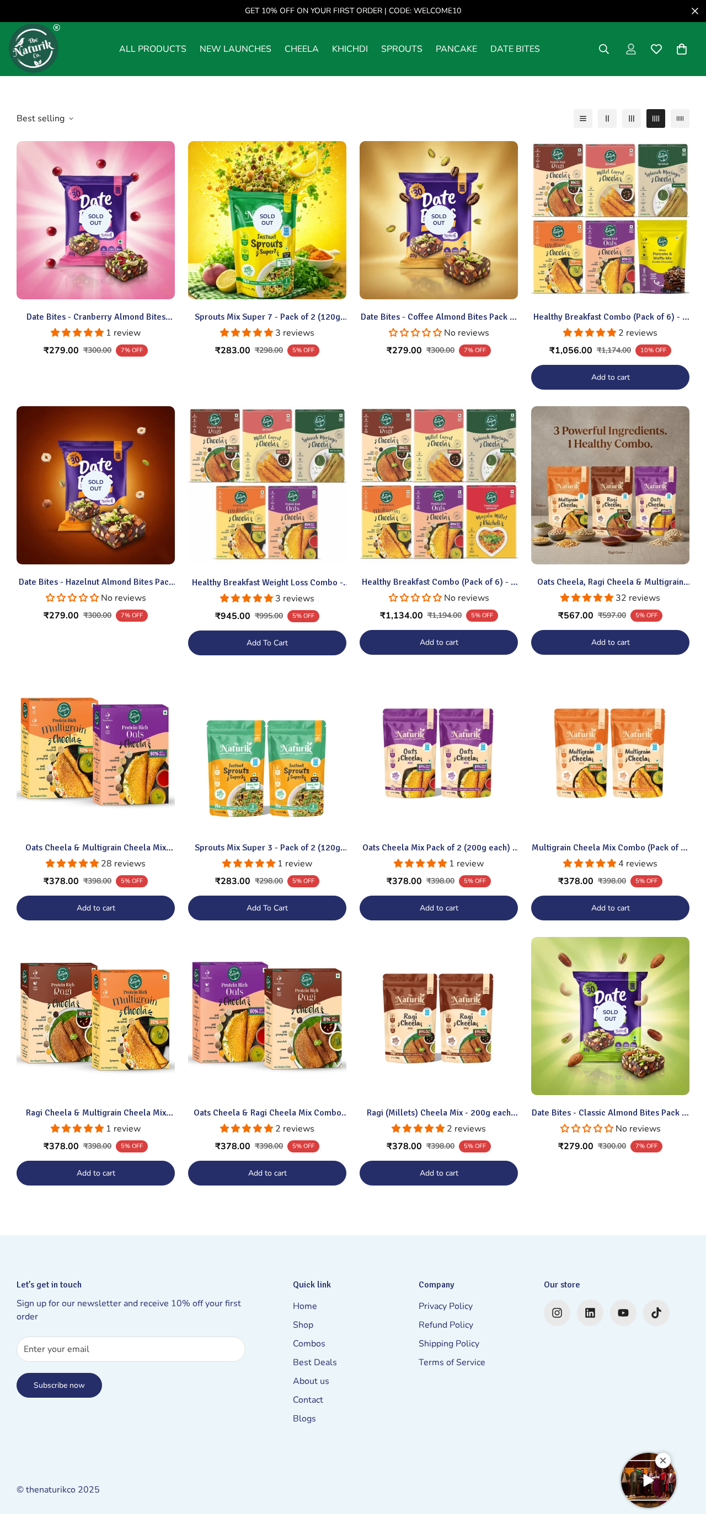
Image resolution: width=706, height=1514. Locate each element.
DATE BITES (515, 49)
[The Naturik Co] (34, 49)
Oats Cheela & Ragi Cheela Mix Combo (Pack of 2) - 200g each (267, 1113)
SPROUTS (401, 49)
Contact (308, 1400)
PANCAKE (456, 49)
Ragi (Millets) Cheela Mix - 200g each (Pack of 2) (439, 1113)
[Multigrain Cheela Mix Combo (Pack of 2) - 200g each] (610, 751)
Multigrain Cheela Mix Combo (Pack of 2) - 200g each (610, 848)
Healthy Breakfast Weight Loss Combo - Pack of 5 (267, 583)
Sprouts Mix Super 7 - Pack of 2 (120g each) (267, 317)
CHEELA (302, 49)
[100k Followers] (557, 1313)
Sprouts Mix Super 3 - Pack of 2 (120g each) (267, 848)
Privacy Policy (446, 1306)
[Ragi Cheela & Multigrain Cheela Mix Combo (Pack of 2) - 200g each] (96, 1016)
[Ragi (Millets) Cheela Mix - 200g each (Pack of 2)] (439, 1016)
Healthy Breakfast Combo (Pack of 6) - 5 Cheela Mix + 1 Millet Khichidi (439, 582)
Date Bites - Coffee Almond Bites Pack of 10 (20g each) (439, 317)
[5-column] (680, 118)
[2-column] (607, 118)
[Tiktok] (656, 1313)
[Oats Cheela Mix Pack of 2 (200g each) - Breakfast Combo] (439, 751)
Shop (303, 1325)
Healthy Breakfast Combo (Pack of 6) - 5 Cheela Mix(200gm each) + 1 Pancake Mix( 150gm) (610, 317)
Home (305, 1306)
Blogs (304, 1419)
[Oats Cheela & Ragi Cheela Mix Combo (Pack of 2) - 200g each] (267, 1016)
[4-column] (655, 118)
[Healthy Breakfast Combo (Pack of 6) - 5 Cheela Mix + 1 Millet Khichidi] (439, 485)
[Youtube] (623, 1313)
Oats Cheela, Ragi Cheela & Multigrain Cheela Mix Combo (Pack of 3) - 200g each (610, 582)
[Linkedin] (590, 1313)
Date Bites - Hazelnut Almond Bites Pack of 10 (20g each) (96, 582)
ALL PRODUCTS (152, 49)
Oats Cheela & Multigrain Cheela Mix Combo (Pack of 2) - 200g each (95, 848)
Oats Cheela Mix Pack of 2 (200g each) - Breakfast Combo (439, 848)
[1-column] (583, 118)
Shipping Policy (449, 1344)
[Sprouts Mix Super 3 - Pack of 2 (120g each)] (267, 751)
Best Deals (315, 1362)
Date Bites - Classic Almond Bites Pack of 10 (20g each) (610, 1113)
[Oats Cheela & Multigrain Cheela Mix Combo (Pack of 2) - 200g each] (96, 751)
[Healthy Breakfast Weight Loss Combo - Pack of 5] (267, 485)
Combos (309, 1344)
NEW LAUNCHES (235, 49)
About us (311, 1381)
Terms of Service (452, 1362)
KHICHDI (350, 49)
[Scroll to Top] (684, 1454)
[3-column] (631, 118)
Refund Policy (446, 1325)
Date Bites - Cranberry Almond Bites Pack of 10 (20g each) (95, 317)
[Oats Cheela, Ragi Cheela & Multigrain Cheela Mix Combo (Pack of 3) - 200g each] (610, 485)
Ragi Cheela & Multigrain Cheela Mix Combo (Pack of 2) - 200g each (96, 1113)
